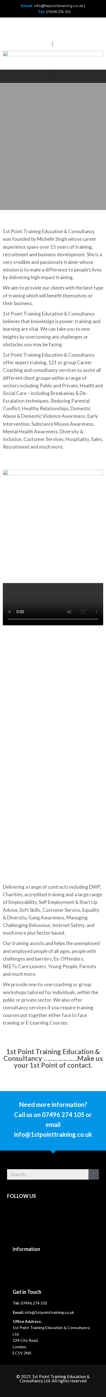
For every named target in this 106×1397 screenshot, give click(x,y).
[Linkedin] (24, 27)
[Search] (93, 1174)
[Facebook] (39, 27)
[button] (53, 75)
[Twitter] (55, 27)
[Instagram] (70, 27)
